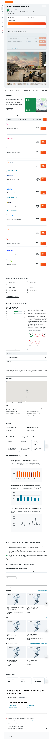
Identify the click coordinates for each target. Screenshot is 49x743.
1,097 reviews (18, 9)
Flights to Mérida (12, 705)
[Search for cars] (2, 11)
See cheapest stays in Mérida (41, 617)
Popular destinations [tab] (22, 697)
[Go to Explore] (2, 20)
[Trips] (2, 26)
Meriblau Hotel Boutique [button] (12, 660)
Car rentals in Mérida (31, 705)
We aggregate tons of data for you (15, 726)
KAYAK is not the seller (12, 723)
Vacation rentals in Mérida (14, 709)
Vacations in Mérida (13, 707)
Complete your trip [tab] (12, 697)
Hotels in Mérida (30, 707)
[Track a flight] (2, 23)
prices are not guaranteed (31, 720)
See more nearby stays (42, 590)
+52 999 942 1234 (11, 13)
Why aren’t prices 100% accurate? (15, 728)
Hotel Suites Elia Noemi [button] (32, 634)
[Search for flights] (2, 6)
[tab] (13, 349)
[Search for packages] (2, 14)
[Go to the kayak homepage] (9, 2)
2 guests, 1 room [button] (11, 20)
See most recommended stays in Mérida (38, 643)
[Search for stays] (2, 8)
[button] (2, 2)
